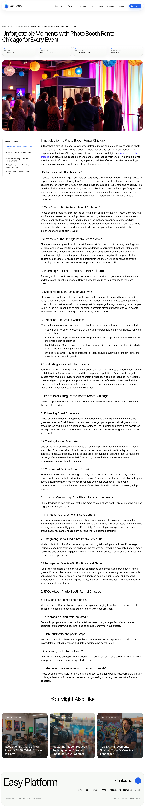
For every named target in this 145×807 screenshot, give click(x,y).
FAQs (103, 790)
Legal (138, 798)
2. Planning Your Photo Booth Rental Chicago (19, 154)
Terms (131, 798)
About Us (115, 798)
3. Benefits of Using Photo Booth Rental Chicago (17, 160)
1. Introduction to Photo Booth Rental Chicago (19, 147)
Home (4, 26)
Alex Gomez (9, 53)
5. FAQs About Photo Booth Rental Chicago (18, 172)
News (10, 26)
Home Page (82, 790)
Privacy (124, 798)
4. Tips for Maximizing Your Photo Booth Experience (18, 166)
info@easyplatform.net (121, 790)
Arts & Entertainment (21, 26)
